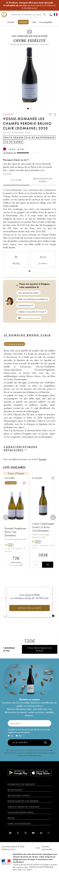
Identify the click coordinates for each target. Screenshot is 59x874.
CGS (38, 847)
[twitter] (18, 832)
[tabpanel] (29, 218)
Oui (12, 735)
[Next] (53, 517)
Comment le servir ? (25, 305)
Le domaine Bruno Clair (27, 335)
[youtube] (33, 832)
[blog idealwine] (49, 832)
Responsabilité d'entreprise (23, 801)
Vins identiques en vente (39, 649)
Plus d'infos (7, 173)
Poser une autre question (30, 318)
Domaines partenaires (20, 812)
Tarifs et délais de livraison (23, 806)
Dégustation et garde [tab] (43, 180)
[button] (28, 75)
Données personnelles (47, 848)
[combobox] (37, 565)
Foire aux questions (19, 823)
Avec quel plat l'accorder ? (28, 293)
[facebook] (10, 832)
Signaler (42, 459)
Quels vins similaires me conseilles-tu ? (33, 299)
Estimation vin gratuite (21, 784)
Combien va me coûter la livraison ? (32, 311)
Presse (11, 818)
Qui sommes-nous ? (19, 795)
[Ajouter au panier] (47, 565)
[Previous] (6, 517)
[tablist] (29, 180)
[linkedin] (41, 832)
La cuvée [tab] (16, 180)
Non (20, 735)
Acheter (11, 22)
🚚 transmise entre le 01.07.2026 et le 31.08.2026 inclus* (29, 5)
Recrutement (15, 789)
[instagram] (25, 832)
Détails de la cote (29, 608)
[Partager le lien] (55, 114)
